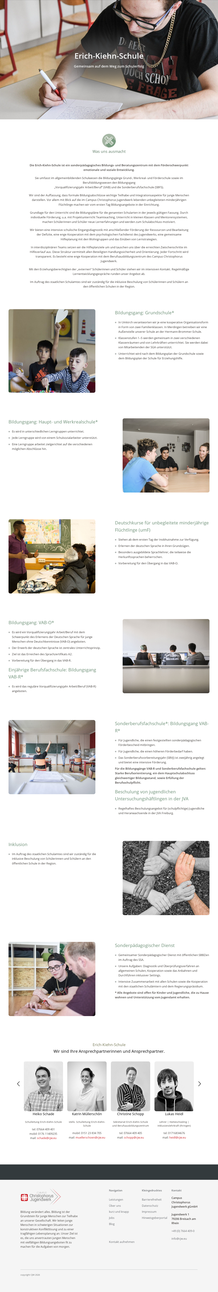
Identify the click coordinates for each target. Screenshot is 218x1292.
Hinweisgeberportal (154, 1218)
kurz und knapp (119, 1212)
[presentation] (20, 1084)
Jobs (111, 1218)
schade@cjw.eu (47, 1138)
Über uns (115, 1206)
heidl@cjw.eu (177, 1137)
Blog (112, 1224)
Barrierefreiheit (152, 1199)
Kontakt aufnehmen (122, 1242)
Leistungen (116, 1199)
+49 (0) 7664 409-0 (183, 1231)
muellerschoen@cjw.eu (90, 1137)
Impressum (149, 1212)
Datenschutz (150, 1206)
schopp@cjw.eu (134, 1137)
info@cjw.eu (179, 1238)
